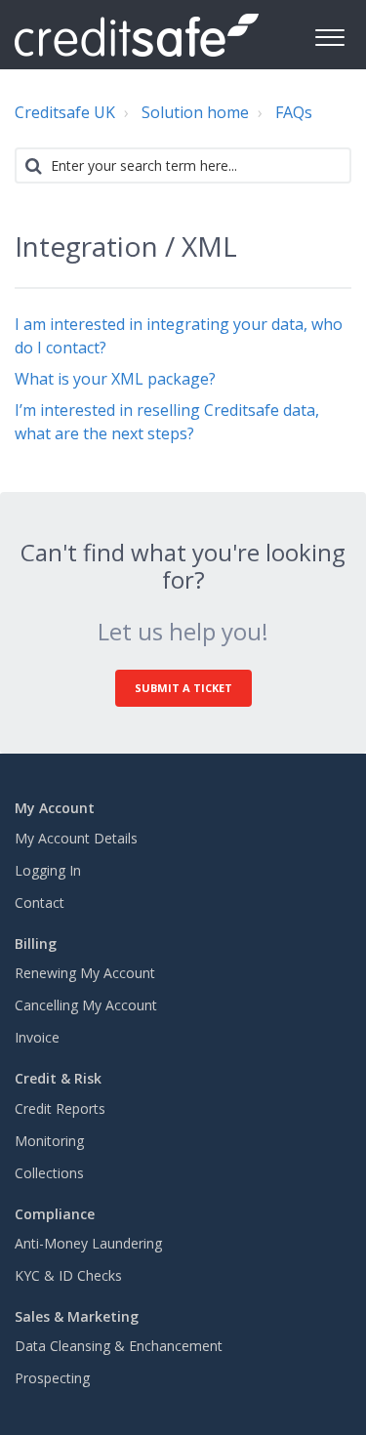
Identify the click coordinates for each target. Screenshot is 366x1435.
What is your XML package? (115, 379)
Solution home (195, 112)
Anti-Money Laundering (88, 1243)
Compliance (55, 1214)
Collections (49, 1173)
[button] (329, 35)
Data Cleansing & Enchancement (119, 1345)
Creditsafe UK (65, 112)
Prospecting (52, 1378)
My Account (55, 808)
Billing (36, 943)
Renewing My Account (85, 973)
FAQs (293, 112)
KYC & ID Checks (68, 1275)
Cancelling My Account (86, 1005)
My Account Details (76, 838)
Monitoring (49, 1140)
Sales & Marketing (77, 1316)
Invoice (37, 1037)
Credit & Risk (58, 1078)
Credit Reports (60, 1108)
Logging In (48, 870)
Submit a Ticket (183, 687)
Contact (39, 902)
